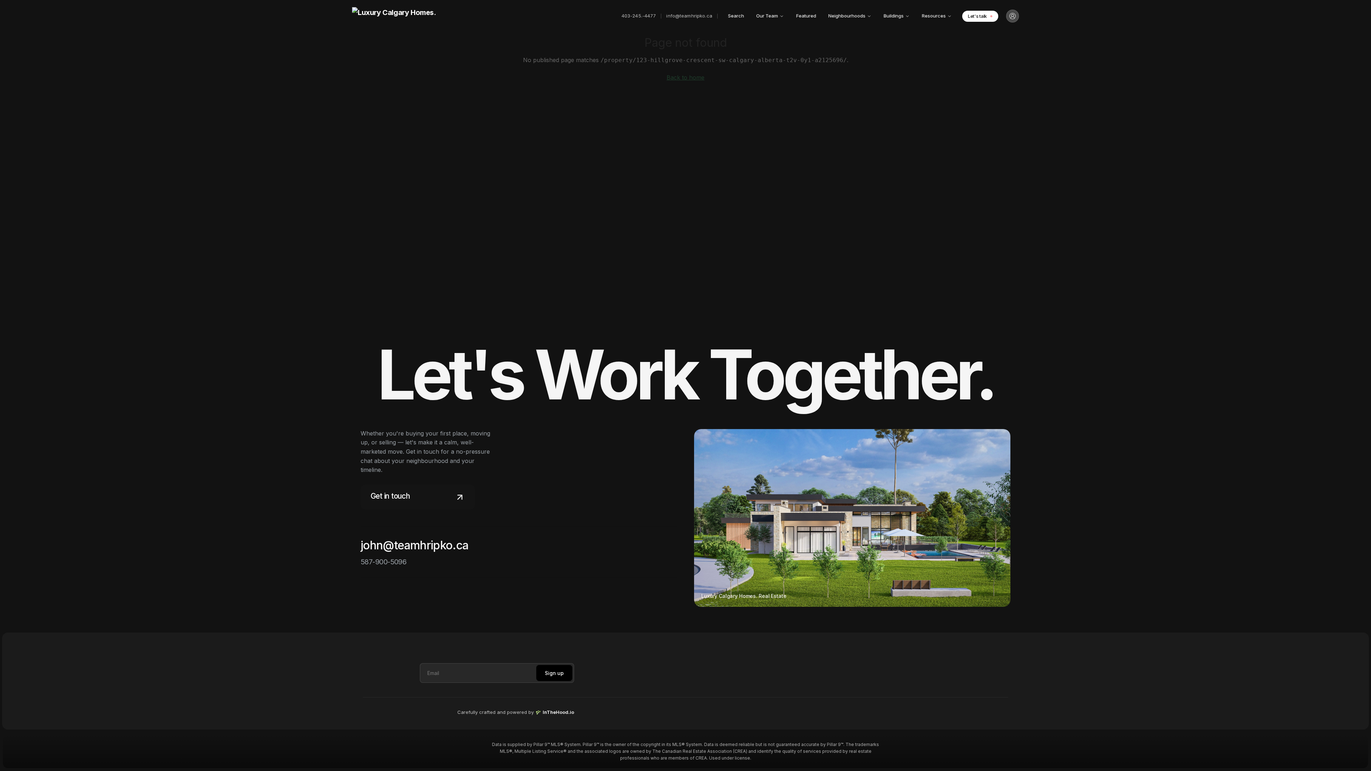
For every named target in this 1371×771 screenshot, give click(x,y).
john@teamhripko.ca (414, 545)
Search (736, 16)
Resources (934, 16)
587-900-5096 (383, 562)
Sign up (554, 673)
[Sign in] (1012, 16)
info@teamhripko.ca (689, 16)
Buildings (894, 16)
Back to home (685, 77)
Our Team (767, 16)
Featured (806, 16)
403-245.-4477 (639, 16)
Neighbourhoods (846, 16)
